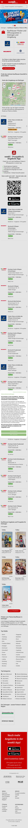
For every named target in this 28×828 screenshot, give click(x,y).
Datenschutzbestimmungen (19, 392)
